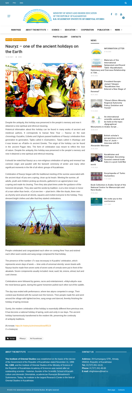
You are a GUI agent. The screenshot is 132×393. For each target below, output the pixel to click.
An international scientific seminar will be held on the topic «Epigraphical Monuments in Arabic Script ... (107, 122)
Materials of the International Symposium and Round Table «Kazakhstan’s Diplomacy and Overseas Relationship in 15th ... (108, 66)
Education (70, 30)
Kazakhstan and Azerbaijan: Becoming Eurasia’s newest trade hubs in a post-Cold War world (108, 159)
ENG (21, 3)
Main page (16, 30)
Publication (103, 30)
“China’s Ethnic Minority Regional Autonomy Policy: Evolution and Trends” (115, 104)
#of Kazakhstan (36, 338)
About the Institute (36, 30)
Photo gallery (60, 37)
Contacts (76, 37)
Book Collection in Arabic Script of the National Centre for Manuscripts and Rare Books (108, 187)
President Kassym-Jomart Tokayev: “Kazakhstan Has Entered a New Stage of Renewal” (108, 86)
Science (55, 30)
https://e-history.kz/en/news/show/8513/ (33, 326)
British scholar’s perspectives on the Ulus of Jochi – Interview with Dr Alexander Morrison (106, 140)
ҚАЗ (7, 3)
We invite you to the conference (113, 200)
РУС (14, 3)
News (117, 30)
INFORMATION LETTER (114, 48)
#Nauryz (23, 338)
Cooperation (87, 30)
